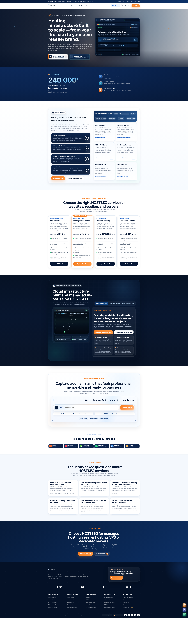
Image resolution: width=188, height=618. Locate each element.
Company (104, 5)
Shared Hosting (52, 597)
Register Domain (83, 418)
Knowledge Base (129, 1)
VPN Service (107, 604)
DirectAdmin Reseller (72, 607)
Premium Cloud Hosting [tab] (101, 303)
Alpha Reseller (70, 602)
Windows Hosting (52, 607)
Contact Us (125, 599)
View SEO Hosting (59, 264)
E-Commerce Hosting (53, 604)
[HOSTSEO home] (55, 5)
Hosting (73, 5)
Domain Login (125, 5)
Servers (88, 5)
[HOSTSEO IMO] (138, 615)
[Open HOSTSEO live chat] (184, 610)
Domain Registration (109, 597)
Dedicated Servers (90, 602)
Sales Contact (115, 5)
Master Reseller (70, 599)
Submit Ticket (137, 1)
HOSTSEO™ (57, 615)
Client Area (135, 5)
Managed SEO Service (109, 607)
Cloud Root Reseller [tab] (115, 303)
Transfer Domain (94, 418)
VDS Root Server (90, 599)
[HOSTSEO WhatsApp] (132, 615)
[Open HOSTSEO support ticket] (184, 605)
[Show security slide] (101, 54)
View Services (84, 553)
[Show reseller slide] (98, 54)
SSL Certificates (108, 599)
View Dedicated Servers (129, 264)
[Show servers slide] (99, 54)
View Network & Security (75, 178)
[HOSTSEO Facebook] (125, 615)
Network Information (91, 607)
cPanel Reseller (70, 597)
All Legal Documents (128, 604)
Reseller (81, 5)
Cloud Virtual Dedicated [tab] (128, 303)
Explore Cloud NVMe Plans (103, 332)
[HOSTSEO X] (128, 615)
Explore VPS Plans (82, 264)
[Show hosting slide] (96, 54)
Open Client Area (116, 578)
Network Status (121, 1)
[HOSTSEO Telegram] (135, 615)
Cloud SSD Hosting (52, 599)
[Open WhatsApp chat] (184, 614)
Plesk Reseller (70, 604)
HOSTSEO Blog (126, 602)
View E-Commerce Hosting (124, 332)
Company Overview (128, 597)
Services (96, 5)
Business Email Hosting (109, 602)
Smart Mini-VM (89, 604)
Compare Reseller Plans (105, 264)
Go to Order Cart (100, 553)
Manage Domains (104, 418)
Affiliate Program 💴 (128, 607)
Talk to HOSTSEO (58, 178)
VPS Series (88, 597)
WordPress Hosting (53, 602)
